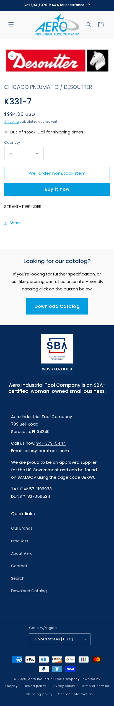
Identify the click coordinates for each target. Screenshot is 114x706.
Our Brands (21, 528)
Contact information (75, 694)
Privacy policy (63, 686)
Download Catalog (57, 306)
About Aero (22, 553)
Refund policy (34, 686)
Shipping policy (39, 694)
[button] (11, 25)
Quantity (12, 142)
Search (18, 578)
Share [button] (15, 223)
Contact (19, 566)
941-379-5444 (51, 443)
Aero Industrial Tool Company (54, 679)
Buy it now (57, 189)
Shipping (11, 122)
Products (19, 541)
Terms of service (94, 686)
